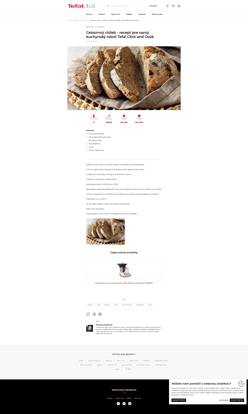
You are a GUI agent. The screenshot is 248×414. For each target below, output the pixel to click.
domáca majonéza (94, 361)
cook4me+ (146, 361)
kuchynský (140, 305)
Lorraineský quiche (161, 365)
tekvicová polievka (86, 365)
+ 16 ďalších (128, 369)
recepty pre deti (112, 365)
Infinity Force (133, 361)
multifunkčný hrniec (161, 361)
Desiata (84, 20)
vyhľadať (153, 6)
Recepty (102, 14)
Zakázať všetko (178, 400)
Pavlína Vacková (104, 324)
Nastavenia (223, 400)
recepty (106, 305)
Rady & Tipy (115, 14)
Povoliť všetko (237, 400)
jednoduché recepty (143, 365)
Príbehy (129, 14)
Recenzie (142, 14)
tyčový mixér (120, 361)
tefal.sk (89, 14)
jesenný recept (127, 365)
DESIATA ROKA (157, 14)
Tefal (98, 305)
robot (116, 305)
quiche (117, 369)
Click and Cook (127, 305)
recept (90, 305)
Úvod (69, 20)
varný (150, 305)
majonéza (108, 361)
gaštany (99, 365)
